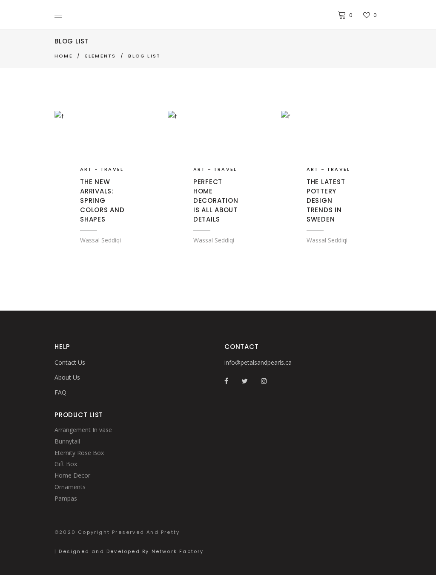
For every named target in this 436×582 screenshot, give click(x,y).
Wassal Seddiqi (100, 240)
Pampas (65, 498)
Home (63, 55)
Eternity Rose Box (79, 453)
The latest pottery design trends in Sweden (326, 200)
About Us (67, 377)
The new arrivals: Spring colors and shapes (102, 200)
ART (86, 169)
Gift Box (65, 464)
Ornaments (70, 487)
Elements (100, 55)
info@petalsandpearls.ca (258, 362)
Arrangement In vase (83, 430)
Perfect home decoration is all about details (215, 200)
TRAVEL (111, 169)
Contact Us (69, 362)
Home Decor (72, 475)
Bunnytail (67, 441)
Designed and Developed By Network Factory (131, 551)
